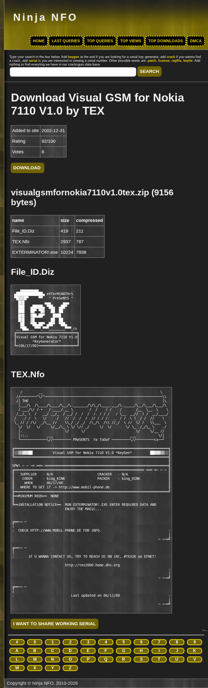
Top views (130, 41)
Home (39, 41)
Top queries (100, 41)
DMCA (196, 41)
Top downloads (165, 41)
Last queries (66, 41)
